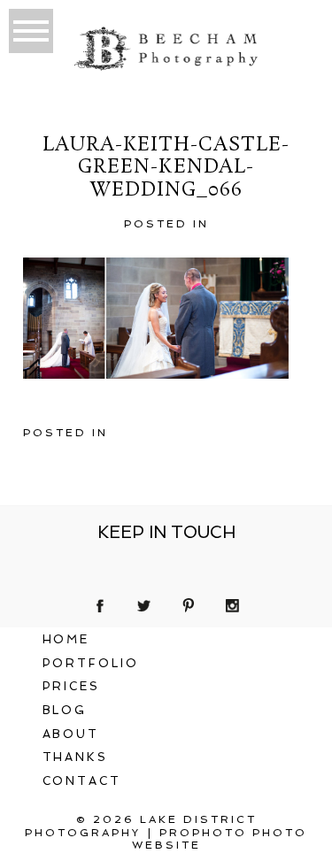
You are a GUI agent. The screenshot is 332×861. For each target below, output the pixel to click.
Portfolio (91, 663)
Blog (65, 710)
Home (66, 639)
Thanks (75, 757)
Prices (71, 686)
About (71, 734)
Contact (82, 781)
